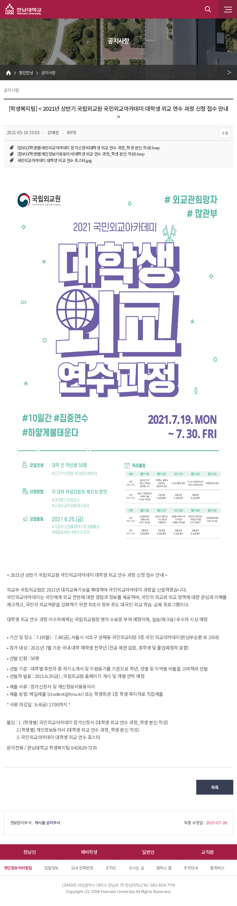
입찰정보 (51, 867)
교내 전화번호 (82, 867)
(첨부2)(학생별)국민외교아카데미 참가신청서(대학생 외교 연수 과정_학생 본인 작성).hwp (88, 148)
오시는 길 (136, 867)
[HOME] (8, 72)
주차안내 (191, 867)
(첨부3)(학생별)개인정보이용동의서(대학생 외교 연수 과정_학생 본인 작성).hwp (80, 154)
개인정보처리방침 (18, 867)
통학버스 (217, 867)
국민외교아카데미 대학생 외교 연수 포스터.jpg (54, 160)
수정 (225, 132)
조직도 (111, 867)
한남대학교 (23, 9)
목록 (215, 787)
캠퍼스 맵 (163, 867)
